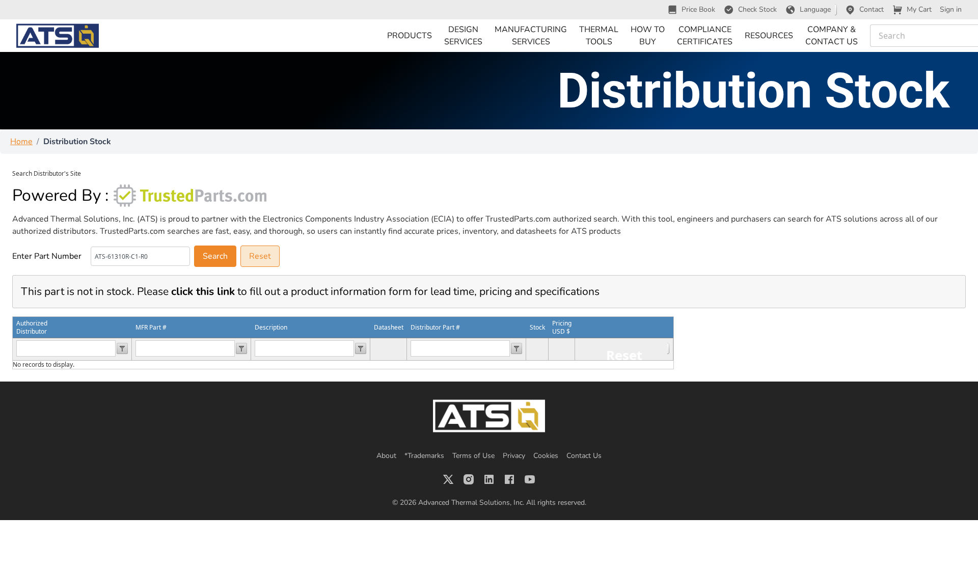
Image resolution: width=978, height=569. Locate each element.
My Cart (919, 9)
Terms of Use (473, 455)
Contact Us (584, 455)
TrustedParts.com (518, 219)
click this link (203, 291)
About (386, 455)
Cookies (545, 455)
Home (21, 141)
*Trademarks (424, 455)
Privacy (514, 455)
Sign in (951, 9)
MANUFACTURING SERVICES (531, 35)
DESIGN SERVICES (463, 35)
